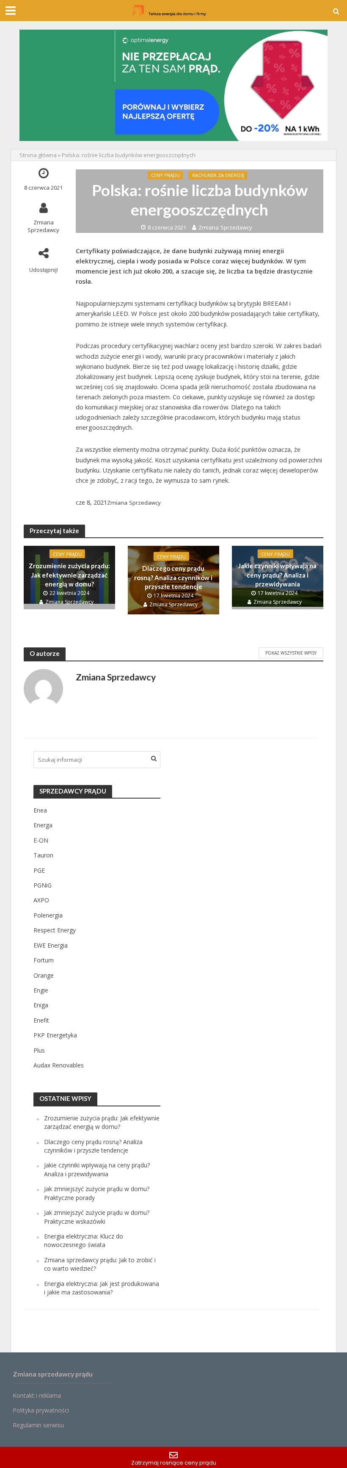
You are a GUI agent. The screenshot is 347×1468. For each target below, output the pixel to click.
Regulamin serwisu (38, 1425)
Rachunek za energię (218, 175)
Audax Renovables (58, 1065)
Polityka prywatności (41, 1410)
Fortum (43, 960)
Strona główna (38, 155)
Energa (42, 825)
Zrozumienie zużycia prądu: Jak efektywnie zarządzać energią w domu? (69, 575)
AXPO (41, 900)
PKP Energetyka (55, 1035)
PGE (39, 870)
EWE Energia (50, 945)
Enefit (41, 1020)
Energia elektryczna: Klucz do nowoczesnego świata (83, 1240)
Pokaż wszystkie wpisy (291, 653)
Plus (39, 1050)
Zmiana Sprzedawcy (43, 226)
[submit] (154, 758)
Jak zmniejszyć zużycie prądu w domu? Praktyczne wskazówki (96, 1216)
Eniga (40, 1005)
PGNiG (42, 885)
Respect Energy (54, 930)
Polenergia (48, 915)
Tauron (43, 855)
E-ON (40, 840)
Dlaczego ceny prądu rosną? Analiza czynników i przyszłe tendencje (173, 577)
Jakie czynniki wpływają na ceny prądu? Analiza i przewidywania (277, 575)
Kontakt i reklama (37, 1395)
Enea (40, 810)
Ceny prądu (165, 175)
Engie (40, 990)
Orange (43, 975)
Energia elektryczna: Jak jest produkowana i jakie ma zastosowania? (101, 1288)
